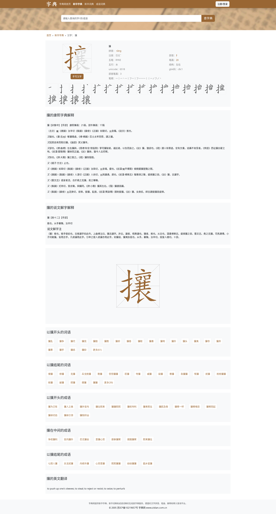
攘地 (162, 341)
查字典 (208, 18)
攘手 (61, 349)
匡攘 (127, 373)
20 (177, 60)
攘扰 (73, 349)
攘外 (173, 341)
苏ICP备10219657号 (127, 507)
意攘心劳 (100, 439)
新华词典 (89, 4)
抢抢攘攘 (221, 373)
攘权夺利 (131, 406)
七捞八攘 (52, 463)
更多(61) (97, 349)
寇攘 (160, 373)
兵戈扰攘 (68, 463)
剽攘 (100, 373)
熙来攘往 (147, 439)
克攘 (73, 373)
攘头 (185, 341)
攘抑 (84, 349)
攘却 (117, 341)
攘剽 (106, 341)
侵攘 (50, 373)
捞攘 (73, 382)
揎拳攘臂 (116, 439)
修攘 (61, 373)
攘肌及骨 (163, 406)
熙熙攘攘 (116, 463)
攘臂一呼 (179, 406)
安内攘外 (68, 439)
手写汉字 (77, 76)
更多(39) (108, 382)
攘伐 (84, 341)
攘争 (61, 341)
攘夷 (196, 341)
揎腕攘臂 (131, 439)
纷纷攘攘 (131, 463)
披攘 (61, 382)
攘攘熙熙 (116, 406)
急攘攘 (184, 373)
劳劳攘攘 (113, 373)
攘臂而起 (210, 406)
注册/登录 (222, 4)
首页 (49, 35)
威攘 (149, 373)
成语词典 (100, 4)
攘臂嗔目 (195, 406)
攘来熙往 (147, 406)
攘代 (73, 341)
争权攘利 (52, 439)
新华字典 (77, 4)
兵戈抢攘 (86, 373)
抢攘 (50, 382)
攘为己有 (52, 406)
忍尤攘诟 (84, 439)
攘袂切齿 (52, 415)
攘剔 (95, 341)
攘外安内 (84, 406)
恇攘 (196, 373)
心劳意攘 (100, 463)
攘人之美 (68, 406)
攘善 (151, 341)
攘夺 (207, 341)
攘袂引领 (68, 415)
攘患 (50, 349)
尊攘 (171, 373)
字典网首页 (65, 4)
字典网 (142, 507)
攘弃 (218, 341)
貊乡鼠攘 (147, 463)
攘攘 (95, 382)
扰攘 (207, 373)
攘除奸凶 (84, 415)
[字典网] (52, 4)
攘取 (140, 341)
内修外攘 (84, 463)
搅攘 (84, 382)
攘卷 (129, 341)
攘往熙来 (100, 406)
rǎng (118, 50)
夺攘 (138, 373)
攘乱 (50, 341)
